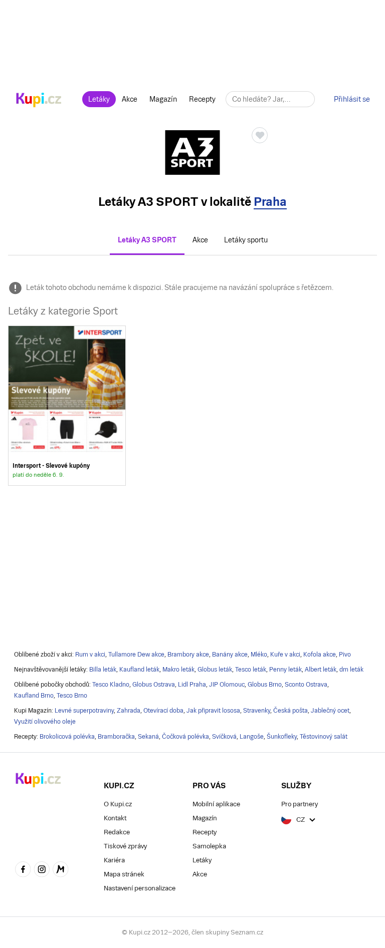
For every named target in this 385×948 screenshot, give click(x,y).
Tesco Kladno (110, 684)
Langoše (252, 736)
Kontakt (115, 818)
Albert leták (320, 669)
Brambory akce (188, 654)
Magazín (163, 99)
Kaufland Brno (34, 695)
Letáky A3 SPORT (147, 240)
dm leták (351, 669)
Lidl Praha (192, 684)
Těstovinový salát (323, 736)
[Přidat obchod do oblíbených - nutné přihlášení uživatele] (260, 135)
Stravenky (256, 710)
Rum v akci (90, 654)
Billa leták (102, 669)
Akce (129, 99)
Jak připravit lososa (213, 710)
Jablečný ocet (330, 710)
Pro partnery (299, 804)
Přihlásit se (352, 99)
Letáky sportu (246, 240)
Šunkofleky (282, 736)
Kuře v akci (285, 654)
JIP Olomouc (227, 684)
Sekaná (148, 736)
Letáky (99, 99)
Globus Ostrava (153, 684)
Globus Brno (265, 684)
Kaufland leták (139, 669)
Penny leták (285, 669)
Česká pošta (290, 710)
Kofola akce (319, 654)
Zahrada (128, 710)
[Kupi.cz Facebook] (23, 870)
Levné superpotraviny (84, 710)
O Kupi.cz (118, 804)
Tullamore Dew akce (136, 654)
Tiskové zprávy (125, 846)
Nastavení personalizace (139, 888)
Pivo (345, 654)
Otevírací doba (163, 710)
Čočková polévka (185, 736)
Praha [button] (270, 201)
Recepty (202, 99)
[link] (67, 405)
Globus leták (215, 669)
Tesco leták (250, 669)
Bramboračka (116, 736)
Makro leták (178, 669)
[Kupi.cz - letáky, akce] (39, 100)
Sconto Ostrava (306, 684)
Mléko (259, 654)
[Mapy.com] (61, 870)
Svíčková (224, 736)
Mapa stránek (124, 874)
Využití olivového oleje (45, 721)
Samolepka (209, 846)
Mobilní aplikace (216, 804)
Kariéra (114, 860)
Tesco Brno (72, 695)
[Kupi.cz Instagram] (42, 870)
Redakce (117, 832)
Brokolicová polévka (67, 736)
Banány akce (230, 654)
